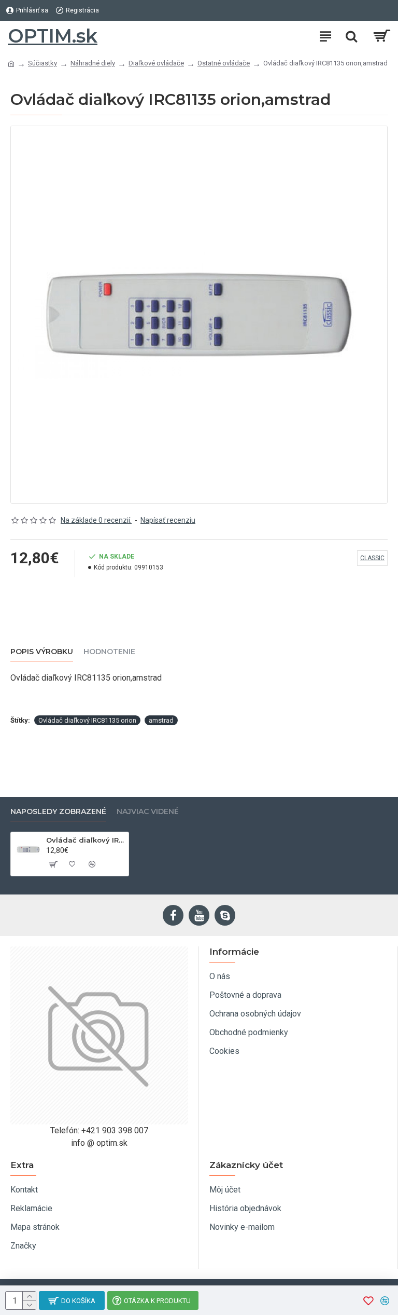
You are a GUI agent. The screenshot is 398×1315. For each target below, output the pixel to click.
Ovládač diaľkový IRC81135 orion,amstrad (85, 840)
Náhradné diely (92, 63)
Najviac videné (148, 811)
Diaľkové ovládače (156, 63)
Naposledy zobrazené (58, 811)
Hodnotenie (109, 651)
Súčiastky (42, 63)
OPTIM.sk (52, 35)
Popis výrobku (41, 651)
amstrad (161, 720)
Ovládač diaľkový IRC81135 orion (87, 720)
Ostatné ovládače (223, 63)
